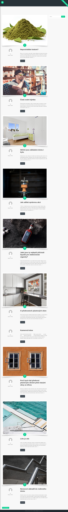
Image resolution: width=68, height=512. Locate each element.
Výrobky (11, 55)
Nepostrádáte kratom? (29, 49)
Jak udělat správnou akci (30, 202)
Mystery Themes (41, 510)
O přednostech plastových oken (33, 311)
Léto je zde (24, 439)
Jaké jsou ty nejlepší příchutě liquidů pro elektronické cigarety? (32, 255)
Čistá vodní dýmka (27, 100)
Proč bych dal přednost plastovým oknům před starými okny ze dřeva (33, 383)
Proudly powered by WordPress (29, 510)
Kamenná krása (26, 330)
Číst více (22, 60)
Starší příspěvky (6, 507)
